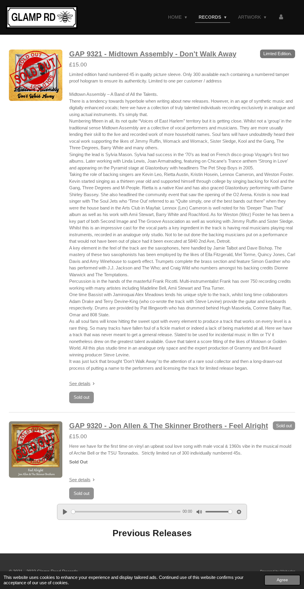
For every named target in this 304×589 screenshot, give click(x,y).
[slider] (125, 512)
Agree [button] (282, 580)
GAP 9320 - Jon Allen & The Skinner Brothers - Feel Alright (168, 426)
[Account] (281, 17)
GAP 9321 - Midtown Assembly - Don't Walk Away (152, 54)
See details (80, 383)
